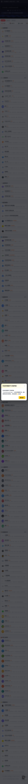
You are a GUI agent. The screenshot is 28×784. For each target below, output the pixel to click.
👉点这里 (19, 393)
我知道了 (22, 397)
